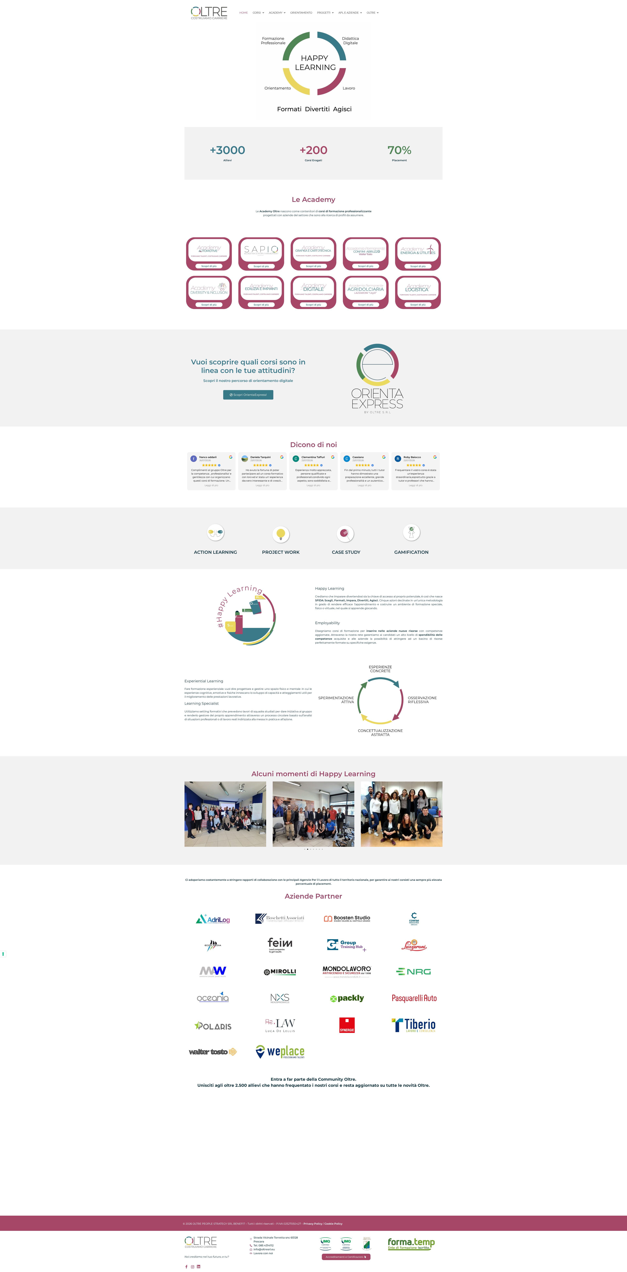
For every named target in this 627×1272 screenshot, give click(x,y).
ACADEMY (275, 12)
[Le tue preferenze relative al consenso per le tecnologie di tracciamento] (3, 954)
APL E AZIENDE (348, 12)
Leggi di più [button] (211, 485)
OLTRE (371, 12)
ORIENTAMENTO (301, 12)
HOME (243, 12)
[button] (258, 12)
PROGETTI (323, 12)
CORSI (257, 12)
